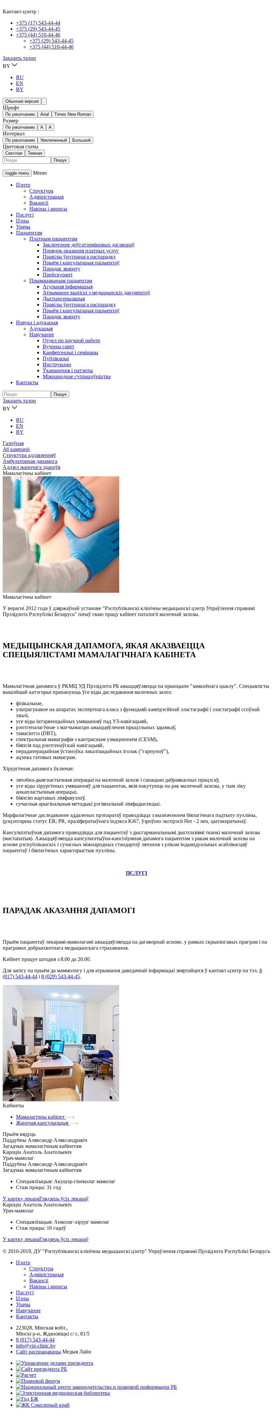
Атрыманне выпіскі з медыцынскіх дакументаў (96, 292)
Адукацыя (41, 328)
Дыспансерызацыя (64, 298)
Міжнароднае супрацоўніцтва (77, 376)
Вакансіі (38, 203)
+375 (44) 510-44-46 (38, 35)
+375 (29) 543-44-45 (38, 29)
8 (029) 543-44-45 (60, 976)
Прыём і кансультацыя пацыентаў (81, 262)
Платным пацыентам (53, 238)
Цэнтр (23, 185)
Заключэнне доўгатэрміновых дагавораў (89, 244)
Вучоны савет (58, 346)
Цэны (22, 221)
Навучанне (41, 334)
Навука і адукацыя (37, 322)
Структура (41, 191)
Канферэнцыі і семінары (70, 352)
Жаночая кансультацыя (43, 1123)
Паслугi (25, 1292)
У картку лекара (21, 1198)
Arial (44, 114)
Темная (35, 153)
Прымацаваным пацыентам (60, 280)
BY (20, 89)
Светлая (13, 153)
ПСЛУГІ (136, 873)
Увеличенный (53, 140)
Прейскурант (58, 274)
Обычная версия (22, 101)
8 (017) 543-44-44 (35, 1340)
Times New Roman (72, 114)
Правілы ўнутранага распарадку (79, 256)
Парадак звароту (61, 268)
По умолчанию (20, 114)
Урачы (23, 227)
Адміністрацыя (46, 197)
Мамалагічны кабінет (41, 1117)
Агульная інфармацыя (68, 286)
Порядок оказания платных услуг (81, 250)
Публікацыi (56, 358)
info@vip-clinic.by (36, 1345)
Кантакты (27, 382)
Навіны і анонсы (48, 209)
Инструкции (57, 364)
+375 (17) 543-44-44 (38, 23)
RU (20, 77)
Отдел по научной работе (71, 340)
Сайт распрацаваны (38, 1351)
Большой (81, 140)
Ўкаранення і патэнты (68, 370)
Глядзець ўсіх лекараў (64, 1198)
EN (19, 83)
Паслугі (25, 215)
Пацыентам (29, 233)
